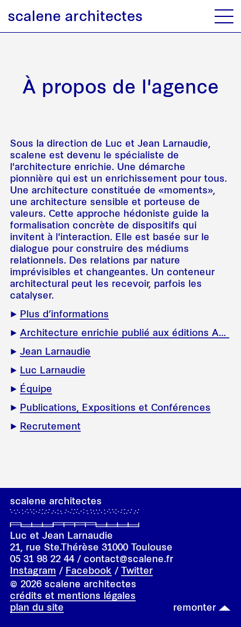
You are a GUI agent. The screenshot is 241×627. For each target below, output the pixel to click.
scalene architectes (75, 16)
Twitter (137, 570)
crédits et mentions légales (73, 595)
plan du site (37, 607)
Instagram (33, 570)
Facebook (89, 570)
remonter (194, 607)
